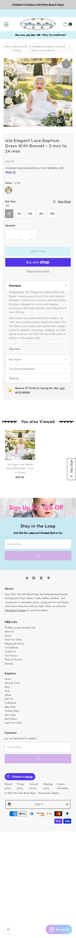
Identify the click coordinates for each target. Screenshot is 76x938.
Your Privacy (11, 655)
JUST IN (9, 699)
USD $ (39, 804)
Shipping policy (47, 786)
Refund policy (8, 786)
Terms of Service (13, 659)
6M (19, 213)
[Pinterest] (49, 578)
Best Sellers (11, 719)
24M (52, 213)
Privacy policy (20, 786)
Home (7, 46)
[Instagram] (33, 578)
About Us (9, 631)
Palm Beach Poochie (15, 610)
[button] (38, 285)
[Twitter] (41, 578)
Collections (10, 703)
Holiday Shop (12, 711)
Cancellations (11, 647)
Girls (7, 691)
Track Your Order (13, 639)
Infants (8, 695)
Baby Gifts (10, 707)
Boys (7, 687)
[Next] (66, 93)
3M (9, 213)
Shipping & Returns (14, 643)
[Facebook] (27, 578)
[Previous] (10, 93)
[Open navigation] (6, 24)
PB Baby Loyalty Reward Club (20, 627)
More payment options (38, 271)
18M (41, 213)
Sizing (8, 635)
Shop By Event (12, 683)
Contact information (62, 786)
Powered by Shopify (48, 793)
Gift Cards (10, 715)
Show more (14, 348)
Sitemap (9, 663)
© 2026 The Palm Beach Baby (20, 793)
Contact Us (10, 651)
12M (30, 213)
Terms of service (33, 786)
